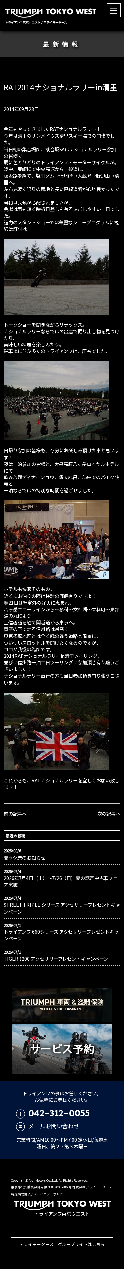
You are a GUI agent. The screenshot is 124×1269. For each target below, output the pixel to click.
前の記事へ (15, 813)
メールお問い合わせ (53, 1126)
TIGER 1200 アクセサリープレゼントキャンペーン (56, 958)
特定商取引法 (21, 1194)
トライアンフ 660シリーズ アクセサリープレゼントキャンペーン (61, 935)
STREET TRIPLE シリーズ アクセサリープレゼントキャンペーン (62, 908)
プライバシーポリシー (49, 1194)
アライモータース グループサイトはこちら (62, 1244)
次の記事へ (108, 813)
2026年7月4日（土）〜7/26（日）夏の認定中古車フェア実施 (60, 881)
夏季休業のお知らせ (24, 857)
